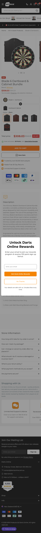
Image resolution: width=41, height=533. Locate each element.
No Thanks (20, 281)
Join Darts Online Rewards (20, 274)
